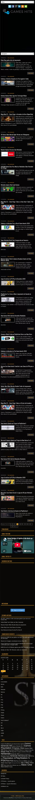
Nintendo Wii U (26, 756)
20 (29, 524)
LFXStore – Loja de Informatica (8, 783)
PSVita (2, 710)
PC (1, 697)
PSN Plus (16, 761)
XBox (27, 763)
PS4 (2, 702)
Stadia (2, 712)
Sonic (25, 761)
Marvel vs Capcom (24, 750)
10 (26, 524)
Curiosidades (4, 681)
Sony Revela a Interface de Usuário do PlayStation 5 (14, 511)
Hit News (3, 776)
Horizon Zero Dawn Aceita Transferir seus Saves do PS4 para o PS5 (17, 367)
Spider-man (29, 761)
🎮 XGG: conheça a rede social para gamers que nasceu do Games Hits (15, 619)
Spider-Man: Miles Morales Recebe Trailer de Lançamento (16, 386)
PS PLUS (21, 761)
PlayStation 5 (22, 758)
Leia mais (30, 73)
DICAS (2, 684)
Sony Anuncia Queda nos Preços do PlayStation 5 (13, 423)
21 (22, 667)
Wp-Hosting (29, 797)
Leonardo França (5, 778)
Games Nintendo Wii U (18, 746)
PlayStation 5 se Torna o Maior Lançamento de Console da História (16, 294)
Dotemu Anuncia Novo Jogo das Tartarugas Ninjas (14, 96)
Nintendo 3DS (15, 754)
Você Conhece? (5, 720)
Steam (2, 715)
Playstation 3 (9, 758)
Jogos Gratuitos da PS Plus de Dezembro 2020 (13, 279)
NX (1, 694)
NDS (2, 687)
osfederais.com (4, 786)
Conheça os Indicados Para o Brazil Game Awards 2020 (15, 223)
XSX (2, 735)
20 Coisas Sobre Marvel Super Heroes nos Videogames (15, 135)
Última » (15, 526)
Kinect (17, 750)
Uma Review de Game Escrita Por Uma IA (11, 630)
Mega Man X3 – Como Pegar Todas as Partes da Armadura (16, 403)
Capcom (3, 743)
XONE (2, 733)
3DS (2, 679)
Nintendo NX (27, 754)
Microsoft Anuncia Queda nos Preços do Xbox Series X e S (16, 440)
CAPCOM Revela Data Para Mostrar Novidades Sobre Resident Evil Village (17, 167)
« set (2, 672)
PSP (2, 707)
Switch (2, 717)
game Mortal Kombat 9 (16, 743)
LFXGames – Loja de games (8, 781)
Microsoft (28, 751)
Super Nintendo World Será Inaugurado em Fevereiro (14, 240)
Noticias (3, 692)
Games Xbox (19, 748)
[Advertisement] (17, 33)
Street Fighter (8, 763)
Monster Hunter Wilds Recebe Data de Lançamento (13, 624)
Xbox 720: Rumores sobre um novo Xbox (17, 650)
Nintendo (3, 689)
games (22, 743)
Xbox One (26, 764)
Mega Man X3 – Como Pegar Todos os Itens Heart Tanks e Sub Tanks (17, 202)
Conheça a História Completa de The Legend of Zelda (15, 79)
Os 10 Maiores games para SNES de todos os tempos (20, 647)
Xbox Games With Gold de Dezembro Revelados (13, 316)
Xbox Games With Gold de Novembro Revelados (13, 459)
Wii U (2, 728)
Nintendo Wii (15, 756)
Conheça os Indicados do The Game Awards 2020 (14, 351)
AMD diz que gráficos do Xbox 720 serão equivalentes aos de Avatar (17, 638)
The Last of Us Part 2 (16, 762)
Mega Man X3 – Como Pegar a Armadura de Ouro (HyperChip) (17, 114)
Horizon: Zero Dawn (8, 750)
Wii (1, 725)
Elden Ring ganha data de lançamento (10, 60)
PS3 (2, 699)
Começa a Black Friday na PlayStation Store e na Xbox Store (16, 334)
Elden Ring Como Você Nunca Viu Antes (11, 627)
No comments (11, 58)
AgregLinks (3, 773)
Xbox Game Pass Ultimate (10, 765)
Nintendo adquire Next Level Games (10, 185)
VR (1, 723)
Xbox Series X (5, 766)
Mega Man (31, 750)
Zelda (11, 766)
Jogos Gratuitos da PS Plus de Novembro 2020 (13, 478)
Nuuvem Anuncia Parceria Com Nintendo (11, 150)
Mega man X (6, 751)
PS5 (2, 705)
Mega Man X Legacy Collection (19, 751)
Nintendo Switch (5, 756)
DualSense (8, 743)
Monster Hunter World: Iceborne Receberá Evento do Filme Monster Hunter (16, 259)
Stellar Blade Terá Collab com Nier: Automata (12, 622)
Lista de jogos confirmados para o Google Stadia (17, 644)
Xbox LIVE (18, 765)
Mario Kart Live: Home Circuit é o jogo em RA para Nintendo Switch (16, 493)
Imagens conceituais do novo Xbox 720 (16, 641)
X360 (2, 730)
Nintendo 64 (22, 754)
